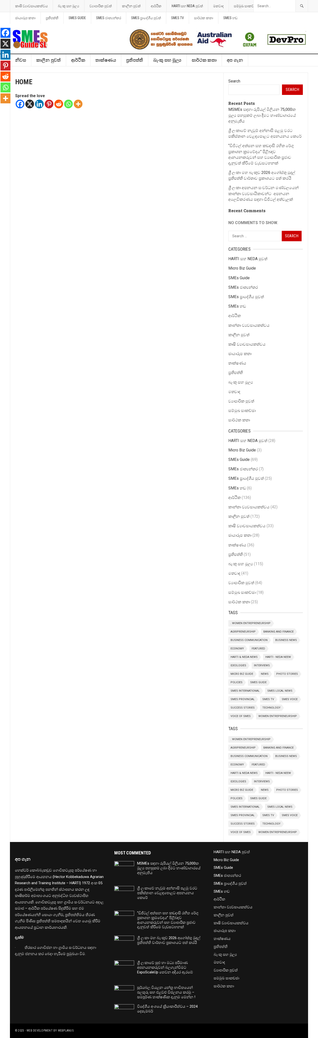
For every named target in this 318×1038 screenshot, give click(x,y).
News (265, 674)
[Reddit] (58, 104)
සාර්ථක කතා (203, 18)
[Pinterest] (49, 104)
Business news (286, 640)
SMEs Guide (77, 18)
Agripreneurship (243, 631)
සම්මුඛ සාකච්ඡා (245, 6)
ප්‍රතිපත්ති (52, 18)
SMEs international (245, 690)
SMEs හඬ (230, 18)
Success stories (243, 707)
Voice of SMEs (241, 716)
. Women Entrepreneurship (251, 623)
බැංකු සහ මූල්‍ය (68, 6)
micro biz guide (242, 674)
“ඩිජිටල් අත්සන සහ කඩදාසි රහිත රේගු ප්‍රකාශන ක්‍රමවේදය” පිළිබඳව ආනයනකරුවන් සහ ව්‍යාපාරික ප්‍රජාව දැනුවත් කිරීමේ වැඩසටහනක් (168, 920)
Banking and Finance (278, 631)
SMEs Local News (279, 690)
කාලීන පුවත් (131, 6)
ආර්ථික (156, 6)
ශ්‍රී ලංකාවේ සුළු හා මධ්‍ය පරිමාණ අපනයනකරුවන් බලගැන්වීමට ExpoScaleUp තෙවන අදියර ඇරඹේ (165, 967)
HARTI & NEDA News (244, 657)
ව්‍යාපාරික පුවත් (100, 6)
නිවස (20, 60)
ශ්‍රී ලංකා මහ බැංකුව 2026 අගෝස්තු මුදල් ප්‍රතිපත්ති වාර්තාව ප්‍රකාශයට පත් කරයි (168, 940)
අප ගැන (235, 60)
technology (271, 707)
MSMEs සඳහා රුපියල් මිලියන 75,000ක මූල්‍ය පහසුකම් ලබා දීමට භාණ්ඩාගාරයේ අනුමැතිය (262, 115)
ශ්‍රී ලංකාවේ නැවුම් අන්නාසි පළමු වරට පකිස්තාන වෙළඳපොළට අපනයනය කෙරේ (167, 893)
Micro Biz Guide (242, 268)
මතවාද (218, 6)
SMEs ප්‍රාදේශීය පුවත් (146, 18)
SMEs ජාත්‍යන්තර (108, 18)
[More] (78, 104)
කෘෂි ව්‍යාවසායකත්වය (31, 6)
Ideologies (238, 665)
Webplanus (66, 1030)
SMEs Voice (290, 699)
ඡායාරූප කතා (25, 18)
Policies (236, 682)
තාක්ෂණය (105, 60)
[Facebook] (20, 104)
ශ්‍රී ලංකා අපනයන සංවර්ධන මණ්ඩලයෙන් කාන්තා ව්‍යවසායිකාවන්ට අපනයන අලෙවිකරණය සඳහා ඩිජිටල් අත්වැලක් (263, 193)
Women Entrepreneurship (277, 716)
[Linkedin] (39, 104)
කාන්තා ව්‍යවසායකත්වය (249, 325)
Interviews (262, 665)
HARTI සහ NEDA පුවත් (187, 6)
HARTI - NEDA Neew (278, 657)
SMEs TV (177, 18)
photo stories (287, 674)
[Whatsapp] (68, 104)
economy (237, 648)
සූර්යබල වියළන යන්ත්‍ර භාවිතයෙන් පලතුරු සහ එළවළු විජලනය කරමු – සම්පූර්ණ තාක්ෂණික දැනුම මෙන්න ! (166, 992)
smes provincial (243, 699)
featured (258, 648)
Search (234, 81)
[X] (29, 104)
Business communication (249, 640)
